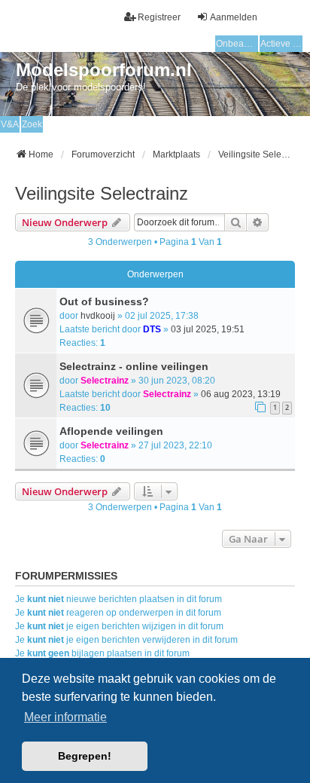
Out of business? (104, 301)
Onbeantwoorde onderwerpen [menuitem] (237, 43)
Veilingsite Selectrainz (101, 193)
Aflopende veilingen (111, 431)
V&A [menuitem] (10, 124)
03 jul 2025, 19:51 (208, 329)
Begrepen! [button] (84, 756)
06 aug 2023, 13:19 (241, 394)
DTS (152, 329)
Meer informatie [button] (65, 717)
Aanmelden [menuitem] (233, 17)
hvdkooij (98, 315)
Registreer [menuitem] (159, 17)
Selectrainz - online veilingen (133, 366)
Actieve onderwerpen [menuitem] (281, 43)
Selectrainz (105, 380)
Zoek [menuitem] (32, 124)
